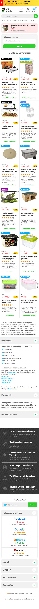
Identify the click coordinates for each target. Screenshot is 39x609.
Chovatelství (15, 20)
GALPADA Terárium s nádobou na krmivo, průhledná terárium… (28, 172)
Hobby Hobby (5, 376)
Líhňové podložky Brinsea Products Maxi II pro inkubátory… (9, 172)
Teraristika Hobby (6, 380)
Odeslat (19, 46)
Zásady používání (19, 593)
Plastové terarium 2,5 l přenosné (29, 258)
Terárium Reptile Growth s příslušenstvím (7, 128)
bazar (15, 599)
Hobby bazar (12, 372)
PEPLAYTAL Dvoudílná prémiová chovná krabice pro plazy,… (29, 302)
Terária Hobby (5, 382)
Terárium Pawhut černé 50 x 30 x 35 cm (9, 214)
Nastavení (29, 593)
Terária (32, 20)
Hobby (7, 20)
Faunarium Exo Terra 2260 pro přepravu (9, 258)
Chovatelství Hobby (7, 378)
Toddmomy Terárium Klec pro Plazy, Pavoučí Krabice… (29, 128)
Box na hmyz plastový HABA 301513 (9, 301)
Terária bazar (12, 389)
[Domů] (2, 20)
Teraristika (25, 20)
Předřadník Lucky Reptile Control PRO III (9, 84)
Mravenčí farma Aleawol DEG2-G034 (28, 84)
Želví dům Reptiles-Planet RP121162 (28, 214)
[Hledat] (36, 16)
